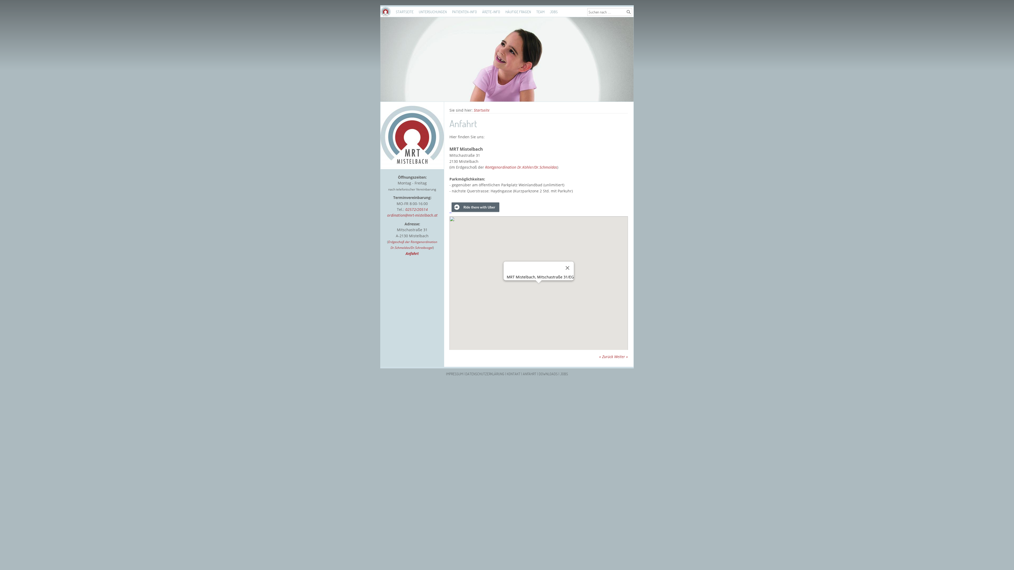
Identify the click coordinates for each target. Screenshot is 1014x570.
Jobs (554, 12)
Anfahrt (529, 374)
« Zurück (606, 356)
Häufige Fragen (518, 12)
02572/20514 (416, 209)
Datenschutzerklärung (484, 374)
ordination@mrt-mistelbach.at (412, 215)
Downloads (548, 374)
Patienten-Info (464, 12)
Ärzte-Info (491, 12)
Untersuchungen (433, 12)
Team (540, 12)
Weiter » (621, 356)
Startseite (405, 12)
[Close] (567, 268)
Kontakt (513, 374)
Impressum (454, 374)
